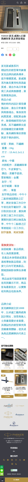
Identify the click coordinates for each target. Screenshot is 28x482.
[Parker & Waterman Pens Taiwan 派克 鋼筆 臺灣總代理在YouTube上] (24, 460)
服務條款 (9, 474)
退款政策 (19, 474)
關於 (14, 451)
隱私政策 (14, 474)
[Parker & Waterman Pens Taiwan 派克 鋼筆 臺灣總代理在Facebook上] (8, 460)
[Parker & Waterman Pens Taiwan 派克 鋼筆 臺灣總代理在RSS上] (16, 464)
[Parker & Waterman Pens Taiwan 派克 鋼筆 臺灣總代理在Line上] (12, 464)
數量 (2, 48)
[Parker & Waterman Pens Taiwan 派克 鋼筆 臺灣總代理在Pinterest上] (12, 460)
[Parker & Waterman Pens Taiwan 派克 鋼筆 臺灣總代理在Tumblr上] (20, 460)
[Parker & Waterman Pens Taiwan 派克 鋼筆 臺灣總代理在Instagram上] (16, 460)
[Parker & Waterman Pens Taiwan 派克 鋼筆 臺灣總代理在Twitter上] (4, 460)
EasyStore (22, 438)
